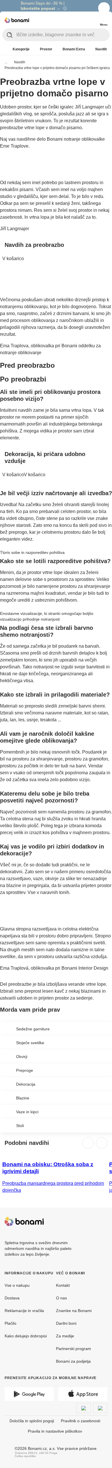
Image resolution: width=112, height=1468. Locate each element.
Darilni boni (66, 1323)
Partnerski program (73, 1348)
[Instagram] (102, 1221)
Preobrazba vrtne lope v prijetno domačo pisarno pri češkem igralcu (57, 68)
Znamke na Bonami (74, 1310)
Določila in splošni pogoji (31, 1421)
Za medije (65, 1336)
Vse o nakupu (17, 1285)
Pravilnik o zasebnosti (80, 1421)
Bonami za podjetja (73, 1361)
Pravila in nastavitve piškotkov (55, 1431)
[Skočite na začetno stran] (17, 20)
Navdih (19, 62)
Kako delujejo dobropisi (26, 1336)
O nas (61, 1298)
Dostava (12, 1298)
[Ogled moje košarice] (91, 19)
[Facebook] (89, 1221)
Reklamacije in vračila (24, 1310)
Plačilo (10, 1323)
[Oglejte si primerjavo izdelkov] (80, 20)
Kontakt (63, 1285)
